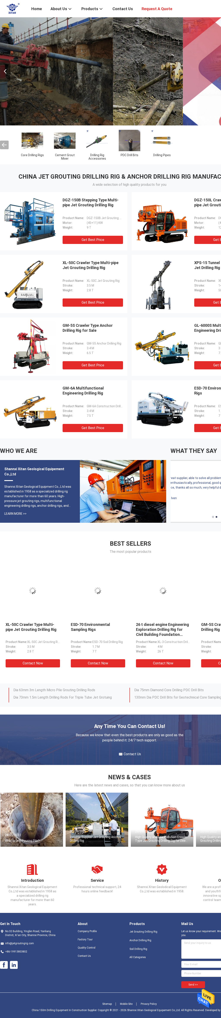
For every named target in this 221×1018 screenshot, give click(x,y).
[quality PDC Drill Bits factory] (129, 140)
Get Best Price (93, 240)
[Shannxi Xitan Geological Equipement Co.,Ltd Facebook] (4, 965)
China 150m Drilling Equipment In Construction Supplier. (65, 1010)
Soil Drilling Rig (138, 949)
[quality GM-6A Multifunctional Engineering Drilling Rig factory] (30, 409)
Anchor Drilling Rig (140, 940)
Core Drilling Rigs (32, 155)
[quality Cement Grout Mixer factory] (65, 140)
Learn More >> (15, 513)
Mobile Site (126, 1003)
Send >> (193, 984)
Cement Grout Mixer (65, 156)
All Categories (137, 957)
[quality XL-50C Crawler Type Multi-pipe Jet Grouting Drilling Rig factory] (30, 284)
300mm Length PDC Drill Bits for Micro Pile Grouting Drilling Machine (65, 691)
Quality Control (86, 947)
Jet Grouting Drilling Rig (143, 931)
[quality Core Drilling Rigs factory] (32, 140)
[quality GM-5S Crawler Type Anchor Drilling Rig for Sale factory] (30, 346)
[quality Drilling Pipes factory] (162, 140)
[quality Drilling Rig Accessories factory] (97, 140)
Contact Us (84, 955)
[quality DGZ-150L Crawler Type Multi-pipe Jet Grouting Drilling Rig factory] (162, 221)
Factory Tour (85, 939)
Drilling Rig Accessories (97, 156)
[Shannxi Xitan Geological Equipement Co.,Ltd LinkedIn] (14, 965)
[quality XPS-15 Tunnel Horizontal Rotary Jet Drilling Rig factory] (162, 284)
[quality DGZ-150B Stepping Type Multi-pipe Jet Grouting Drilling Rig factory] (30, 221)
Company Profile (87, 931)
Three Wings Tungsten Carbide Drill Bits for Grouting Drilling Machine (65, 699)
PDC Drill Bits (129, 155)
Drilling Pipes (162, 155)
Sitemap (107, 1003)
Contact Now (33, 663)
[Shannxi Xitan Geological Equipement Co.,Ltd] (13, 8)
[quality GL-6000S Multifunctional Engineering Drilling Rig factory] (162, 346)
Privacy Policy (149, 1003)
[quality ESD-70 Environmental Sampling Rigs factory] (162, 409)
